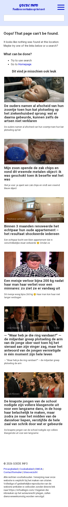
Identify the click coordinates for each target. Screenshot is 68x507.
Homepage (24, 64)
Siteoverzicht (30, 472)
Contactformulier (13, 472)
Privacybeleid (11, 468)
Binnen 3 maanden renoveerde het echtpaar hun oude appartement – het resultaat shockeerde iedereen (31, 230)
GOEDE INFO (28, 5)
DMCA (38, 468)
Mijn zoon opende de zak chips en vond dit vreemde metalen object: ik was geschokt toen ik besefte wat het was (33, 173)
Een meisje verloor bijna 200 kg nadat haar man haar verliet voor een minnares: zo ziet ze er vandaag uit (34, 284)
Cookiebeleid (27, 468)
